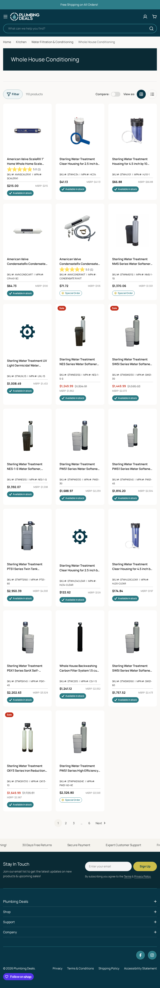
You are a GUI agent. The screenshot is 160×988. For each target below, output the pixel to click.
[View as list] (152, 94)
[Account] (145, 16)
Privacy (57, 968)
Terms (127, 876)
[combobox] (80, 28)
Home (7, 42)
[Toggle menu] (5, 16)
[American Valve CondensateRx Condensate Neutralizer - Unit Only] (27, 230)
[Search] (151, 28)
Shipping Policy (109, 968)
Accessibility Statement (140, 968)
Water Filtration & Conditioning (52, 42)
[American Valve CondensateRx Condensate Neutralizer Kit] (80, 230)
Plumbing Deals (24, 968)
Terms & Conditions (80, 968)
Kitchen (21, 42)
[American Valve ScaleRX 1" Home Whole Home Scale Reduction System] (27, 130)
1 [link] (58, 823)
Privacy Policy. (142, 876)
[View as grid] (141, 94)
